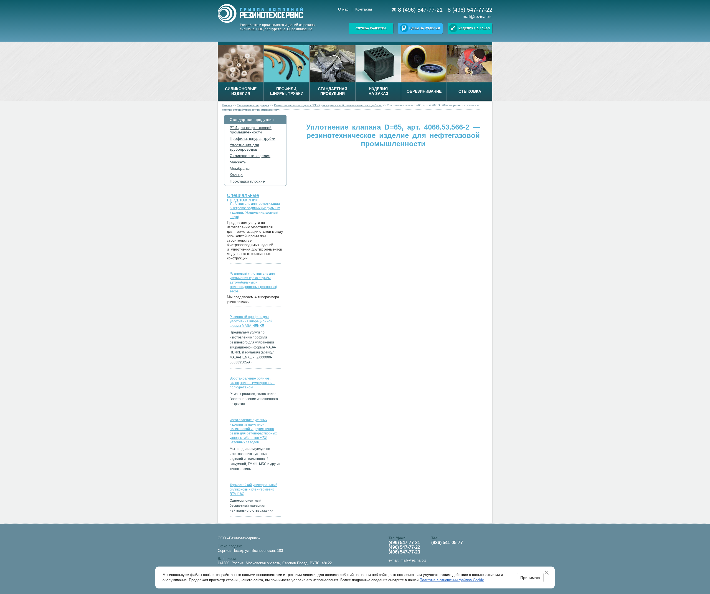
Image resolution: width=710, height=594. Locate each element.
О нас (343, 9)
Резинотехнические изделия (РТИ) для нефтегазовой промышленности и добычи (328, 105)
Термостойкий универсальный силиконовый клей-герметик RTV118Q (253, 489)
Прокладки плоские (247, 181)
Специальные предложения (243, 196)
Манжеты (238, 162)
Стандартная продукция (253, 105)
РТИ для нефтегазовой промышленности (251, 129)
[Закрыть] (548, 573)
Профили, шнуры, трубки (252, 138)
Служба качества (371, 28)
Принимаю (530, 577)
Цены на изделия (424, 28)
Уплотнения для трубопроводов (244, 147)
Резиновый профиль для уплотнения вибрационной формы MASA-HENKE (251, 321)
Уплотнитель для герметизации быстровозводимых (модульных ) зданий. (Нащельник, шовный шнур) (255, 210)
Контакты (363, 9)
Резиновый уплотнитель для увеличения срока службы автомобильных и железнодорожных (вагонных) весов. (253, 282)
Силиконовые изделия (250, 155)
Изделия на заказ (474, 28)
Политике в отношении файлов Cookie (452, 580)
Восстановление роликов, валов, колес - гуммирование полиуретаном (252, 382)
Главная (227, 105)
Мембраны (240, 168)
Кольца (236, 175)
